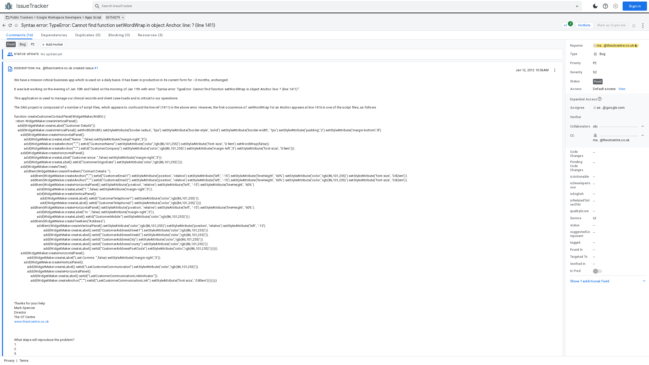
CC (572, 135)
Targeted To (578, 257)
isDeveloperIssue (580, 185)
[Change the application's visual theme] (595, 6)
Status (575, 81)
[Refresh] (10, 25)
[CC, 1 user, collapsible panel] (618, 135)
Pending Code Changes (576, 166)
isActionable (579, 176)
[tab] (19, 35)
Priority (575, 63)
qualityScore (579, 211)
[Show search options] (577, 6)
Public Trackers (21, 17)
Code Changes (576, 154)
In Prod (575, 271)
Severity (576, 72)
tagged (575, 242)
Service (575, 218)
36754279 (113, 17)
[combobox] (338, 6)
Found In (576, 249)
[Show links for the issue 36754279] (123, 17)
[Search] (97, 6)
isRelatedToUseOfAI (580, 202)
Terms (24, 360)
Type (573, 54)
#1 (96, 68)
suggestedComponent (580, 234)
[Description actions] (555, 70)
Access (576, 89)
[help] (605, 6)
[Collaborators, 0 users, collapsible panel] (618, 126)
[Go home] (4, 25)
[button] (607, 54)
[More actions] (643, 25)
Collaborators (580, 126)
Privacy (9, 360)
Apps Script (93, 17)
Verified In (577, 264)
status (575, 225)
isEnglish (577, 194)
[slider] (566, 198)
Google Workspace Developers (59, 17)
